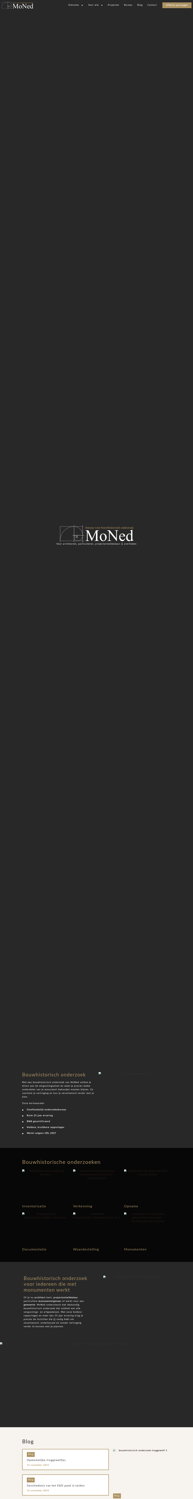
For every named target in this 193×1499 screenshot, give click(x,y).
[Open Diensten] (82, 5)
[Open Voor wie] (102, 5)
